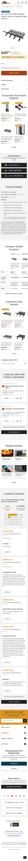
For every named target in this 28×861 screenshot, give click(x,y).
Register (14, 763)
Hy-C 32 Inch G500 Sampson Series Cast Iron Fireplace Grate (15, 266)
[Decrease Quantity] (7, 64)
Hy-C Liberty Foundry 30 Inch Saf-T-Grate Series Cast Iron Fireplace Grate (6, 344)
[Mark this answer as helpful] (17, 398)
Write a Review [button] (14, 701)
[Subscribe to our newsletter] (25, 721)
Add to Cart (14, 73)
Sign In (14, 768)
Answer (6, 398)
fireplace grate (20, 221)
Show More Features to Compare (14, 293)
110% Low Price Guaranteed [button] (14, 807)
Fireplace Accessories (9, 6)
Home (2, 6)
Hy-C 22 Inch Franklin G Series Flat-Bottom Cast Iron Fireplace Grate (7, 322)
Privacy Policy (17, 849)
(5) (8, 18)
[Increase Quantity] (11, 64)
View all (14, 147)
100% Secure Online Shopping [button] (14, 813)
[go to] (7, 107)
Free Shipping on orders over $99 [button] (14, 802)
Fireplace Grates (18, 6)
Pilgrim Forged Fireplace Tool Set (19, 137)
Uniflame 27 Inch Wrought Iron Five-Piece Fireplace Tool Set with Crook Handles (7, 115)
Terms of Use (10, 849)
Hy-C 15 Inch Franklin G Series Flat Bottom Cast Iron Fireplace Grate (7, 138)
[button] (14, 170)
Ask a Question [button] (14, 432)
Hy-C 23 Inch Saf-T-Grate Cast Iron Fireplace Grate (20, 322)
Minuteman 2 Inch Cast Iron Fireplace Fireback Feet (20, 115)
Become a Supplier (14, 786)
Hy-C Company (12, 192)
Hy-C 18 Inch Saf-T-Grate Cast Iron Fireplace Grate (20, 344)
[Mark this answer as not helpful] (20, 398)
